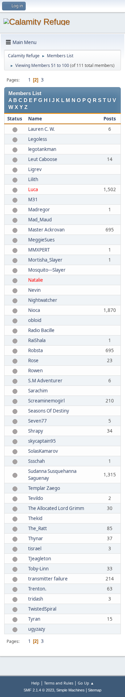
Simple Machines (70, 690)
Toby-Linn (38, 569)
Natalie (35, 280)
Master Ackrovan (46, 230)
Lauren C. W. (41, 129)
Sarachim (38, 391)
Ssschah (36, 461)
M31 (33, 199)
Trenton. (37, 589)
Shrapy (35, 431)
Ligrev (35, 169)
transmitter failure (48, 579)
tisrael (34, 548)
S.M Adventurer (45, 380)
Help (35, 683)
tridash (35, 599)
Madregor (39, 209)
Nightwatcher (42, 300)
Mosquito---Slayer (47, 270)
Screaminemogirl (46, 401)
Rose (33, 360)
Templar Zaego (44, 488)
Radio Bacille (41, 330)
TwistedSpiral (42, 609)
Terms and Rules (58, 683)
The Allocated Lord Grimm (56, 508)
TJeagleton (39, 558)
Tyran (34, 619)
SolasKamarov (43, 451)
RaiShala (36, 340)
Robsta (35, 350)
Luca (33, 189)
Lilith (33, 179)
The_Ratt (37, 528)
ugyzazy (36, 629)
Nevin (34, 290)
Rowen (35, 370)
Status (14, 119)
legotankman (42, 149)
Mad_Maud (40, 219)
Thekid (35, 518)
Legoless (37, 139)
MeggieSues (41, 240)
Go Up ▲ (86, 683)
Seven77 (37, 421)
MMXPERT (39, 250)
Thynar (35, 538)
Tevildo (35, 498)
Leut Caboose (42, 159)
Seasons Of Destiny (48, 411)
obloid (34, 320)
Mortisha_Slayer (45, 260)
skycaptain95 (42, 441)
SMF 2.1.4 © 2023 (39, 690)
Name (35, 119)
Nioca (34, 310)
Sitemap (94, 690)
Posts (109, 119)
